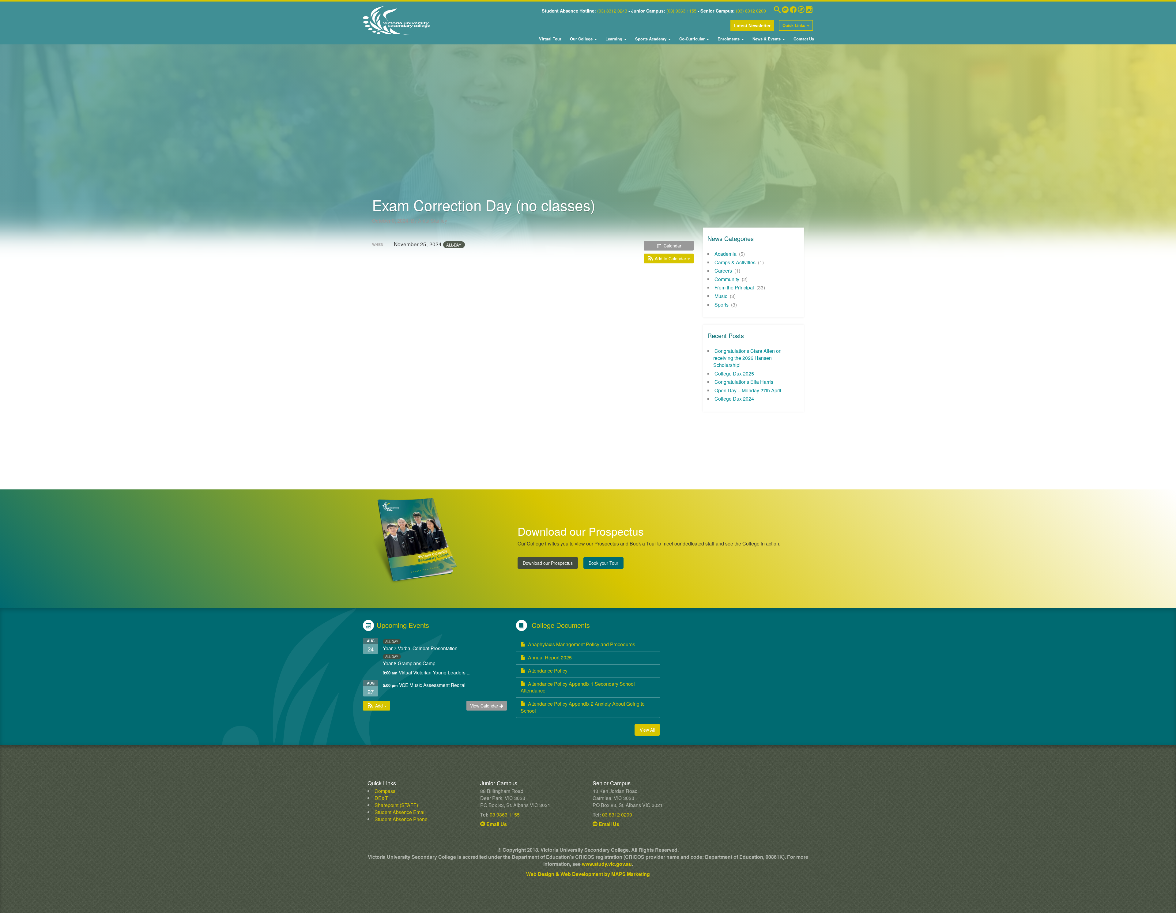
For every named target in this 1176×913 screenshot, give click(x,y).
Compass (385, 790)
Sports (721, 304)
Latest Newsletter (752, 25)
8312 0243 (616, 10)
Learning (614, 39)
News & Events (766, 39)
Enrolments (728, 39)
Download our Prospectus (548, 563)
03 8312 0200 (617, 814)
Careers (723, 270)
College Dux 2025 (734, 373)
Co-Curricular (692, 39)
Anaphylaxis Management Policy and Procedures (581, 644)
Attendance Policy (547, 670)
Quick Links (794, 25)
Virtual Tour (550, 39)
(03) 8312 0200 (751, 10)
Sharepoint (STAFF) (396, 805)
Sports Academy (651, 39)
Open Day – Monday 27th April (747, 390)
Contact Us (803, 39)
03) (602, 10)
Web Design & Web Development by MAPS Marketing (588, 873)
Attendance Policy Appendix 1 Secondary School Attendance (578, 687)
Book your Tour (603, 563)
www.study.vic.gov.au (607, 863)
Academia (725, 253)
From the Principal (734, 287)
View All (647, 730)
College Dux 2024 (734, 398)
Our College (581, 39)
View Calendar (484, 706)
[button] (668, 258)
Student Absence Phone (401, 819)
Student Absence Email (400, 812)
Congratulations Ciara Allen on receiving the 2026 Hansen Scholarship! (747, 357)
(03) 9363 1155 (681, 10)
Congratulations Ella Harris (743, 381)
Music (720, 296)
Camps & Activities (735, 262)
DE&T (381, 798)
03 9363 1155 (505, 814)
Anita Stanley (432, 220)
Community (726, 279)
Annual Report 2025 (550, 657)
